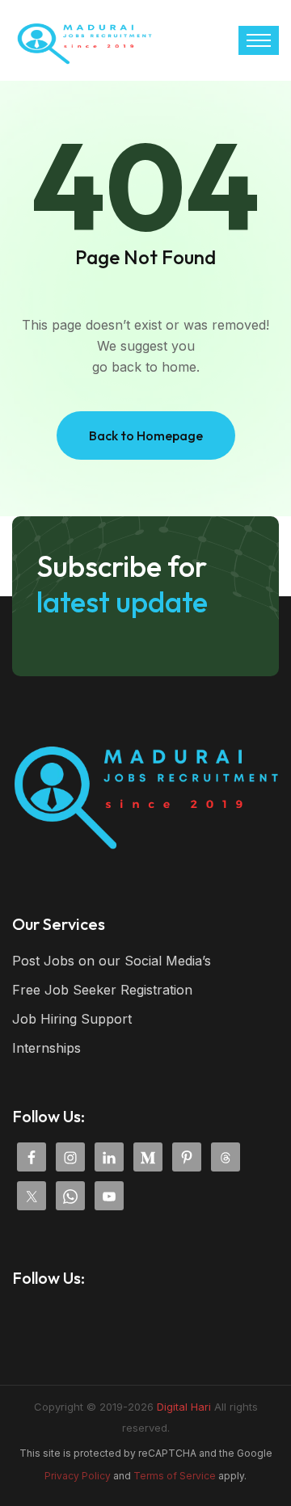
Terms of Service (174, 1476)
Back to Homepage (146, 435)
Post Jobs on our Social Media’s (111, 961)
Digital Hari (184, 1406)
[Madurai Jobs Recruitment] (85, 39)
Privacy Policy (77, 1476)
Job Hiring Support (72, 1019)
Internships (46, 1048)
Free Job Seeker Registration (102, 990)
